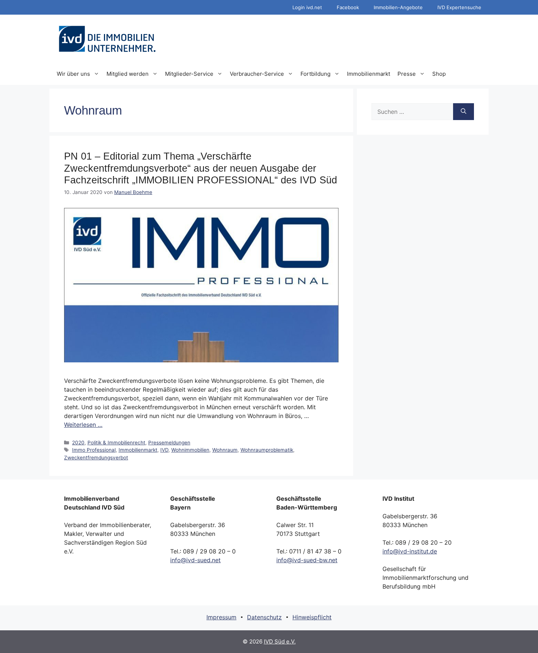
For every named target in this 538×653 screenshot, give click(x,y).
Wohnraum (225, 450)
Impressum (221, 617)
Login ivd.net (307, 7)
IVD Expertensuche (459, 7)
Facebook (348, 7)
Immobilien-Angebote (398, 7)
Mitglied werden (128, 73)
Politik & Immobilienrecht (116, 442)
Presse (406, 73)
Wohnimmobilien (190, 450)
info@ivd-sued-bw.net (306, 560)
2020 (78, 442)
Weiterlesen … (83, 424)
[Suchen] (463, 111)
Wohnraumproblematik (266, 450)
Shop (439, 73)
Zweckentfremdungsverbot (96, 457)
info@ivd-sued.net (195, 560)
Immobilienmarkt (368, 73)
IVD (164, 450)
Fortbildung (315, 73)
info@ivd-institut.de (409, 551)
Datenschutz (264, 617)
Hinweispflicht (312, 617)
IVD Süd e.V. (280, 641)
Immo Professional (94, 450)
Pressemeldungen (169, 442)
